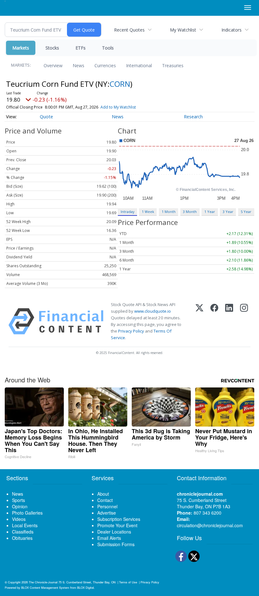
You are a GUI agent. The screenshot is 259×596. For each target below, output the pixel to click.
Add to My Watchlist (118, 107)
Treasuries (173, 65)
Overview (53, 65)
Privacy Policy (131, 331)
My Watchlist (183, 30)
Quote (46, 117)
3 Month (190, 211)
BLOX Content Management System (45, 587)
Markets (20, 48)
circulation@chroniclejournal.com (210, 525)
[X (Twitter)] (199, 321)
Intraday (127, 211)
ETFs (80, 48)
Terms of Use (128, 582)
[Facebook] (214, 321)
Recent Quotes (129, 30)
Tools (108, 48)
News (78, 65)
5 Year (246, 211)
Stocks (52, 48)
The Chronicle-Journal (43, 582)
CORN (120, 84)
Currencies (105, 65)
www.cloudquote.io (152, 311)
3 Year (228, 211)
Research (193, 117)
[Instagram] (244, 321)
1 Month (169, 211)
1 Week (148, 211)
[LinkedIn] (229, 321)
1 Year (209, 211)
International (139, 65)
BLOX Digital (85, 587)
